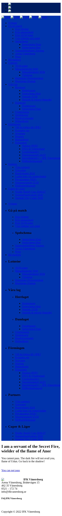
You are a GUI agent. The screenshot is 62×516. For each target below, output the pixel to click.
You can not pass (10, 470)
